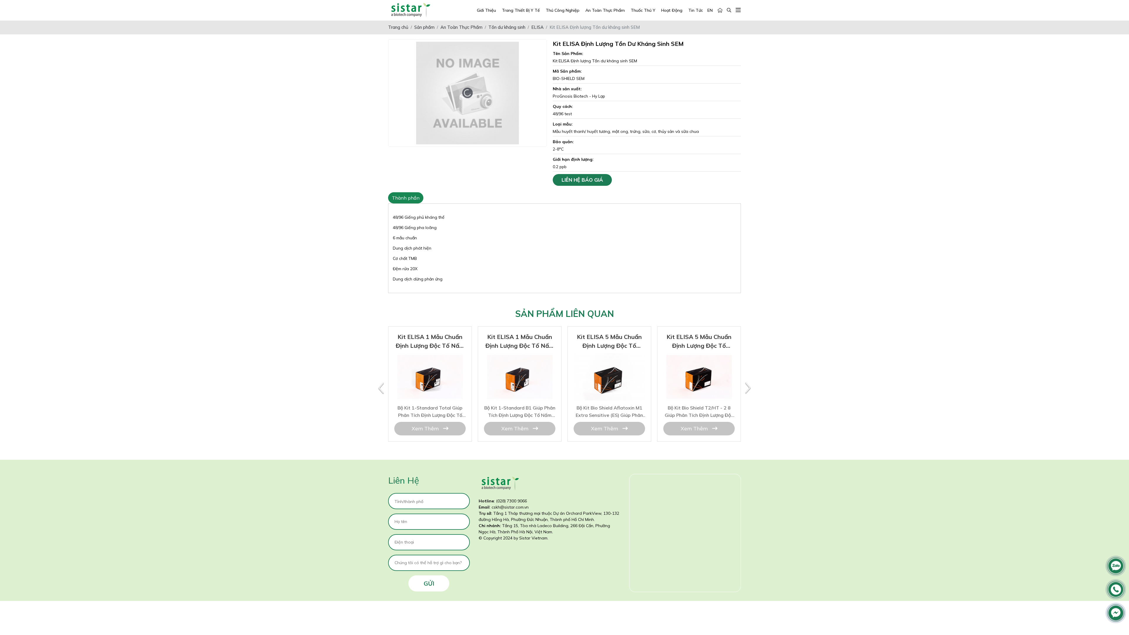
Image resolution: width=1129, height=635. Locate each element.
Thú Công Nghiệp (562, 10)
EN (710, 10)
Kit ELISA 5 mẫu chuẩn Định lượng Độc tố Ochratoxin (699, 360)
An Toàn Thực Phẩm (605, 10)
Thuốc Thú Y (643, 10)
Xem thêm (426, 428)
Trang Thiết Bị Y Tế (521, 10)
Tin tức (695, 10)
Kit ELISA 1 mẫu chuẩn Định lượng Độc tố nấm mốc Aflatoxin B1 (430, 360)
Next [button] (748, 388)
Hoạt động (671, 10)
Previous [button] (381, 388)
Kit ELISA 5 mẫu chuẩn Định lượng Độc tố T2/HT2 (609, 360)
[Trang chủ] (720, 10)
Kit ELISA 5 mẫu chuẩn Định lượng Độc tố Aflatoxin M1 (519, 360)
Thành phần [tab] (406, 198)
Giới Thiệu (486, 10)
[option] (430, 384)
